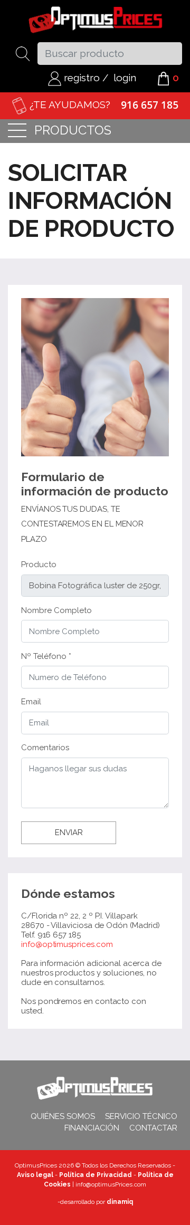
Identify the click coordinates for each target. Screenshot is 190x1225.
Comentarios (45, 747)
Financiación (91, 1128)
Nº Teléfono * (46, 656)
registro (80, 77)
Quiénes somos (63, 1116)
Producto (38, 564)
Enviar (69, 832)
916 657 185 (149, 105)
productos (72, 131)
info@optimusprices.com (66, 944)
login (124, 77)
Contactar (153, 1128)
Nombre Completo (56, 610)
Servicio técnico (141, 1116)
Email (31, 701)
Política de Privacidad (95, 1175)
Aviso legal (35, 1175)
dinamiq (120, 1201)
